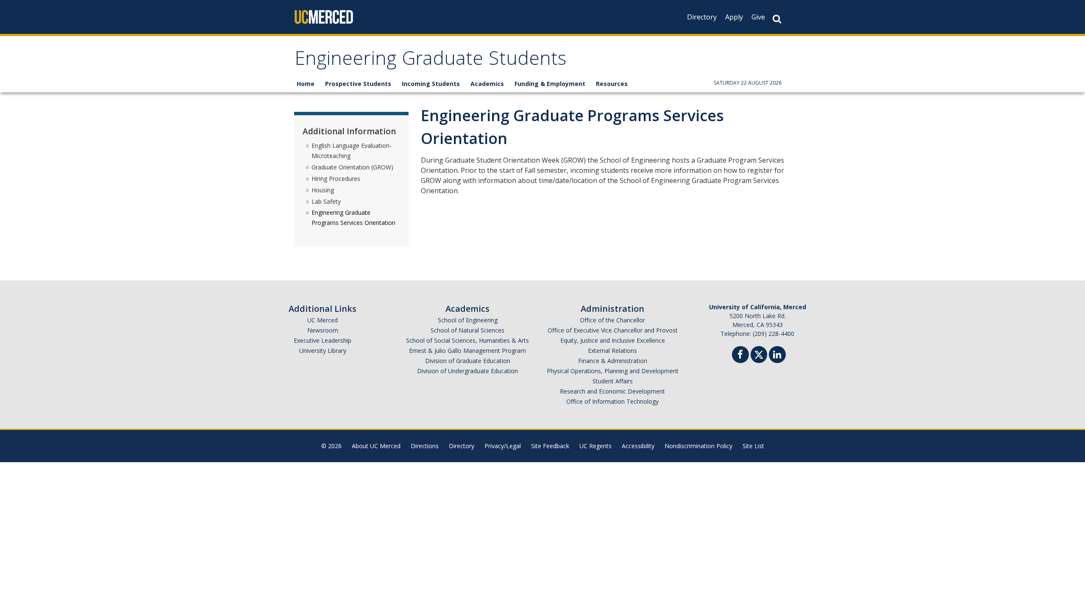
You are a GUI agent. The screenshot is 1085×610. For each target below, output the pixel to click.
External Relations (612, 351)
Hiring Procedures (336, 179)
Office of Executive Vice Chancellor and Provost (613, 330)
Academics (487, 84)
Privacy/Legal (502, 446)
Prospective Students (358, 84)
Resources (612, 84)
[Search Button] (776, 19)
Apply (734, 17)
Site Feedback (550, 446)
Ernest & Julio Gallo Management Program (467, 351)
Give (758, 17)
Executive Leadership (322, 340)
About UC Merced (376, 446)
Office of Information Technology (612, 401)
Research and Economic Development (612, 391)
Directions (425, 446)
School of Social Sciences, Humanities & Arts (467, 340)
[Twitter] (759, 353)
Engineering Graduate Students (430, 60)
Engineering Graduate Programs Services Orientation (353, 217)
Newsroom (322, 330)
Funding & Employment (550, 84)
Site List (753, 446)
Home (305, 84)
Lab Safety (326, 201)
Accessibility (638, 446)
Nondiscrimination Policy (698, 446)
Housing (323, 190)
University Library (322, 351)
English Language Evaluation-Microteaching (352, 150)
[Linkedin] (777, 356)
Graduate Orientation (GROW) (352, 167)
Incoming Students (431, 84)
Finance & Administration (612, 361)
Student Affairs (613, 381)
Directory (702, 17)
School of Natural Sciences (467, 330)
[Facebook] (740, 356)
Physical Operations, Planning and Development (613, 371)
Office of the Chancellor (612, 320)
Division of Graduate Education (467, 361)
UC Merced (322, 320)
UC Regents (595, 446)
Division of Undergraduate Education (467, 371)
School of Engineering (468, 320)
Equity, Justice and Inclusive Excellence (612, 340)
